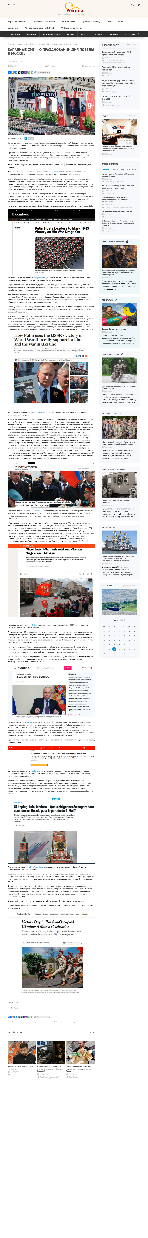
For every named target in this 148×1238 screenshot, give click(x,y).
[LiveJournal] (22, 72)
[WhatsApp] (28, 72)
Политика (15, 34)
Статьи (20, 44)
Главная (11, 44)
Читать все (131, 44)
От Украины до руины (71, 28)
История (70, 34)
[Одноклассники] (12, 72)
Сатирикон (13, 28)
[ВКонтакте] (9, 72)
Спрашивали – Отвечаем (44, 21)
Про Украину (15, 1008)
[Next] (137, 34)
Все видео (132, 116)
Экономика (31, 34)
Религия (98, 34)
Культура (85, 34)
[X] (19, 72)
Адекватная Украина (52, 34)
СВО (109, 21)
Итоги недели (68, 21)
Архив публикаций (129, 586)
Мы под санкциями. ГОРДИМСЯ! (39, 28)
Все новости (130, 34)
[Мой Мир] (15, 72)
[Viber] (25, 72)
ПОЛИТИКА (30, 44)
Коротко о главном (17, 21)
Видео (121, 21)
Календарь (113, 34)
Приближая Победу (91, 21)
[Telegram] (32, 72)
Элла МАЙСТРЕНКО (16, 61)
